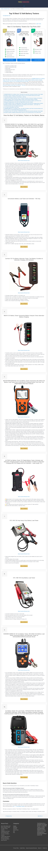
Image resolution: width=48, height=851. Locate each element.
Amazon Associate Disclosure (31, 848)
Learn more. (38, 23)
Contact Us (45, 848)
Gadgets (14, 826)
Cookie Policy (22, 848)
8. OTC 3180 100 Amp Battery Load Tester (11, 107)
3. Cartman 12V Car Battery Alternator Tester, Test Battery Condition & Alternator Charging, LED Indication (23, 98)
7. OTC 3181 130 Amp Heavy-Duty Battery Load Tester (13, 105)
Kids (14, 831)
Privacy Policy (16, 848)
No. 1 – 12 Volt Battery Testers (18, 806)
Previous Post (8, 816)
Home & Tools (15, 829)
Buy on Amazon (24, 186)
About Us (40, 848)
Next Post (40, 816)
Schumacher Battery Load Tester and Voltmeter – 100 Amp (14, 85)
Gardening (15, 827)
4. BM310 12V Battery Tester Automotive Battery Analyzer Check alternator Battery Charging (20, 99)
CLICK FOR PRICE (9, 60)
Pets (14, 832)
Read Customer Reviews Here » (24, 160)
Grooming (15, 828)
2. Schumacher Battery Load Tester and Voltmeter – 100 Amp (15, 96)
